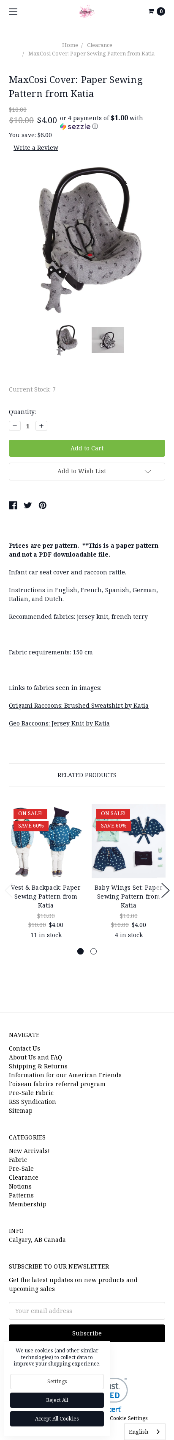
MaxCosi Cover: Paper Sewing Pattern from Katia (91, 53)
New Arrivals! (29, 1151)
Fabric (18, 1160)
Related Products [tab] (87, 775)
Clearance (99, 45)
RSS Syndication (32, 1102)
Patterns (21, 1195)
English (138, 1431)
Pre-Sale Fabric (31, 1093)
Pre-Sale (21, 1168)
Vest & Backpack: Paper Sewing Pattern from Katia (46, 896)
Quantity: (22, 412)
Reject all (57, 1400)
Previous (8, 890)
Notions (20, 1186)
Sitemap (21, 1110)
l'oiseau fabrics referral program (57, 1084)
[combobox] (145, 1431)
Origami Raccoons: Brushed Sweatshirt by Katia (79, 705)
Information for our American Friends (65, 1075)
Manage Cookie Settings (118, 1418)
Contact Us (24, 1048)
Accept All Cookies (57, 1418)
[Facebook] (13, 505)
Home (70, 45)
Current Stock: (32, 389)
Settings (57, 1381)
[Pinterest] (42, 505)
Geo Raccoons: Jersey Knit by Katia (59, 723)
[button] (112, 122)
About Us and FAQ (35, 1057)
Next (165, 890)
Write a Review (36, 147)
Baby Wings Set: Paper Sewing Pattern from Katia (129, 896)
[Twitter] (28, 505)
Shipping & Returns (38, 1066)
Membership (27, 1204)
